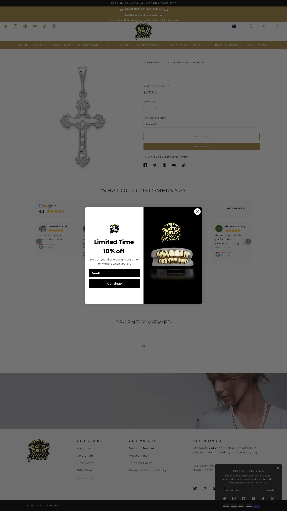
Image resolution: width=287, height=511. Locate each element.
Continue (114, 283)
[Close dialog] (197, 211)
